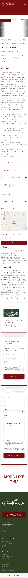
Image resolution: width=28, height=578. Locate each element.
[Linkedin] (5, 531)
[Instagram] (7, 531)
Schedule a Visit (19, 392)
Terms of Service (14, 461)
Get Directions (14, 243)
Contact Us (6, 328)
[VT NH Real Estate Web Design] (14, 566)
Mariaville (6, 298)
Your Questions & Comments (12, 421)
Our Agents (12, 328)
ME (15, 297)
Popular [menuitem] (4, 545)
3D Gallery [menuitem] (5, 547)
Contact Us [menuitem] (5, 555)
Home (3, 297)
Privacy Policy (7, 267)
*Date (5, 409)
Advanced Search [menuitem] (8, 543)
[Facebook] (2, 531)
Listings (9, 297)
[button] (2, 28)
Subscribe (14, 376)
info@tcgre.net (8, 525)
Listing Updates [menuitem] (7, 556)
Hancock (21, 297)
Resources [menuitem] (5, 558)
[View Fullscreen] (3, 219)
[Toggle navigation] (25, 3)
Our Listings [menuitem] (6, 542)
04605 (13, 298)
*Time (5, 415)
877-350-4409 (10, 322)
